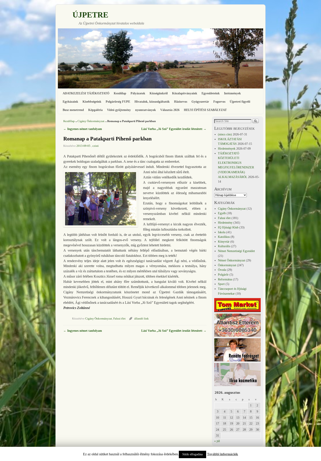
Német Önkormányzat (231, 260)
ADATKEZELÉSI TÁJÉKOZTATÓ (86, 93)
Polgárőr (223, 274)
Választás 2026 (169, 110)
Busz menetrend (73, 110)
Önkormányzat (227, 265)
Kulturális (224, 246)
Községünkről (159, 93)
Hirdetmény (225, 222)
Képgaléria (95, 110)
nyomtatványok (145, 110)
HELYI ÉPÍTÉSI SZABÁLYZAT (205, 110)
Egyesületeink (211, 93)
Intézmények (232, 93)
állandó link (141, 318)
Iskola (221, 232)
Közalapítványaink (184, 93)
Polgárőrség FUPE (118, 101)
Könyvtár (224, 241)
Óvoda (222, 269)
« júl (217, 441)
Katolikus (224, 236)
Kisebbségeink (92, 101)
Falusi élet (119, 318)
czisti (95, 145)
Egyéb (222, 213)
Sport (221, 284)
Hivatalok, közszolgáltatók (152, 101)
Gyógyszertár (200, 101)
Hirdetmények (226, 148)
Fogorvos (219, 101)
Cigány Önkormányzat (91, 121)
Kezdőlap (120, 93)
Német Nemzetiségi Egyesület (236, 251)
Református (225, 279)
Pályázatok (138, 93)
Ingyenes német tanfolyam (82, 129)
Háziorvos (180, 101)
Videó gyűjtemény (119, 110)
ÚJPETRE (90, 14)
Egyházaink (70, 101)
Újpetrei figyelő (240, 101)
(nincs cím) (225, 134)
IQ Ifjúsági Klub (228, 227)
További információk (222, 454)
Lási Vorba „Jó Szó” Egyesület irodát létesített (173, 129)
